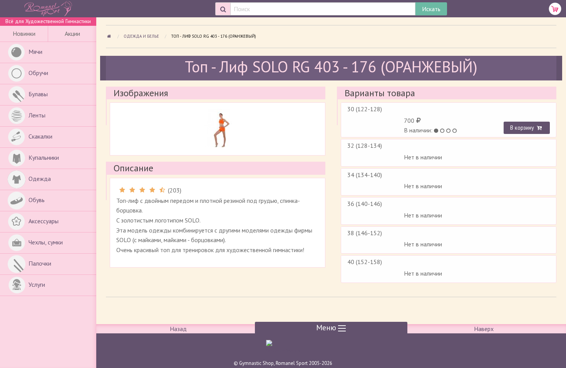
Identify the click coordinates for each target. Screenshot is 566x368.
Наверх (484, 329)
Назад (178, 329)
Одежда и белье (142, 36)
